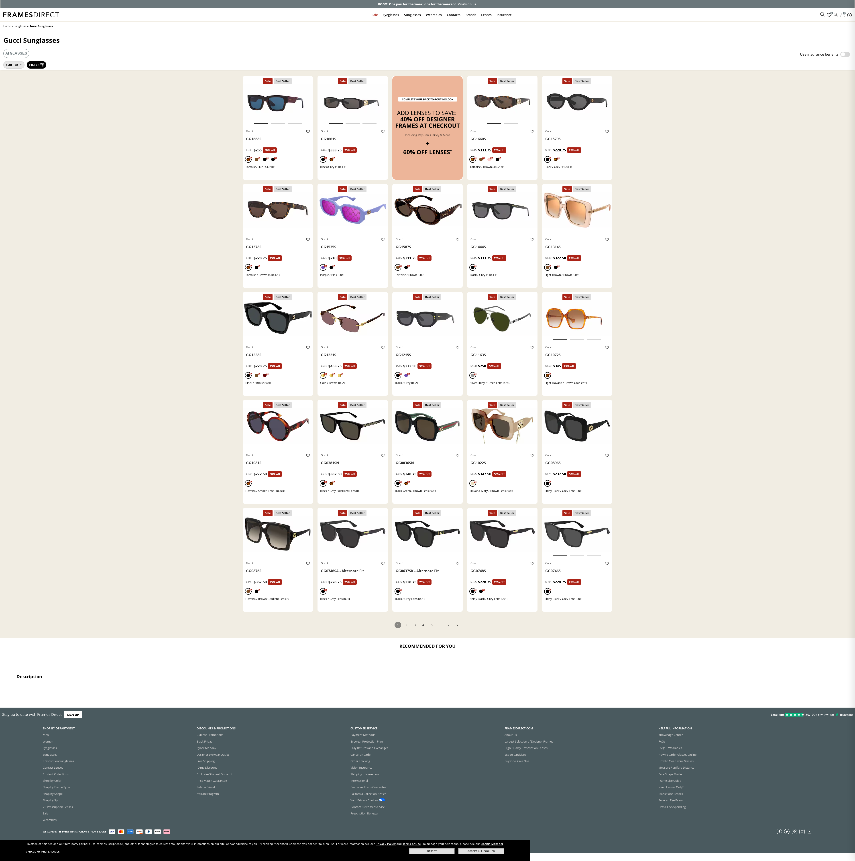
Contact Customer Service (367, 807)
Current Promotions (210, 735)
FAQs (661, 741)
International (359, 781)
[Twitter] (787, 831)
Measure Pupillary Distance (676, 767)
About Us (511, 735)
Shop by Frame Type (56, 787)
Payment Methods (362, 735)
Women (48, 741)
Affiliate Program (208, 794)
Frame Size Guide (669, 781)
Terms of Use (412, 844)
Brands (471, 15)
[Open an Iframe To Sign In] (836, 14)
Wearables (434, 15)
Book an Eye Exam (670, 800)
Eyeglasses (391, 15)
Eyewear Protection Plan (366, 741)
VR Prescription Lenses (58, 807)
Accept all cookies (481, 851)
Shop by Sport (52, 800)
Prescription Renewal (364, 813)
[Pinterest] (794, 831)
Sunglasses (412, 15)
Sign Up (73, 714)
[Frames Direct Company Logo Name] (31, 14)
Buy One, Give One (517, 761)
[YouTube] (809, 831)
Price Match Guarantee (212, 781)
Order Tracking (360, 761)
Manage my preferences (43, 852)
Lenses (486, 15)
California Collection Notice (368, 794)
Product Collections (56, 774)
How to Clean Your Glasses (676, 761)
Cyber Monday (206, 748)
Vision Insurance (361, 767)
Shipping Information (364, 774)
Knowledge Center (670, 735)
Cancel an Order (361, 755)
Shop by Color (52, 781)
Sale (375, 15)
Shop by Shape (53, 794)
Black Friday (204, 741)
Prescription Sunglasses (58, 761)
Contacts (453, 15)
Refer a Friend (206, 787)
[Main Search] (822, 14)
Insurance (504, 15)
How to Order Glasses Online (677, 755)
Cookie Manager (492, 844)
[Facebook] (779, 831)
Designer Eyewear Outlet (213, 755)
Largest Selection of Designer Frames (529, 741)
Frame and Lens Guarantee (368, 787)
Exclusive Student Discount (214, 774)
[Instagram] (802, 831)
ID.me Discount (207, 767)
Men (46, 735)
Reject (432, 851)
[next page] (457, 625)
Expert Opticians (515, 755)
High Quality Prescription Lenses (526, 748)
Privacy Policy (386, 844)
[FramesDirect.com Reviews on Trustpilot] (675, 714)
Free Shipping (206, 761)
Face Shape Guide (670, 774)
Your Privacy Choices (364, 800)
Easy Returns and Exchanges (369, 748)
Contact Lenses (53, 767)
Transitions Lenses (670, 794)
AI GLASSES (16, 53)
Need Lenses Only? (671, 787)
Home (7, 26)
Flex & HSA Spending (672, 807)
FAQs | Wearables (670, 748)
